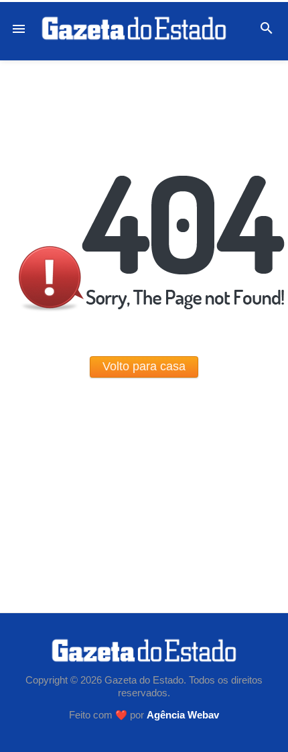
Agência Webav (183, 715)
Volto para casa (144, 366)
